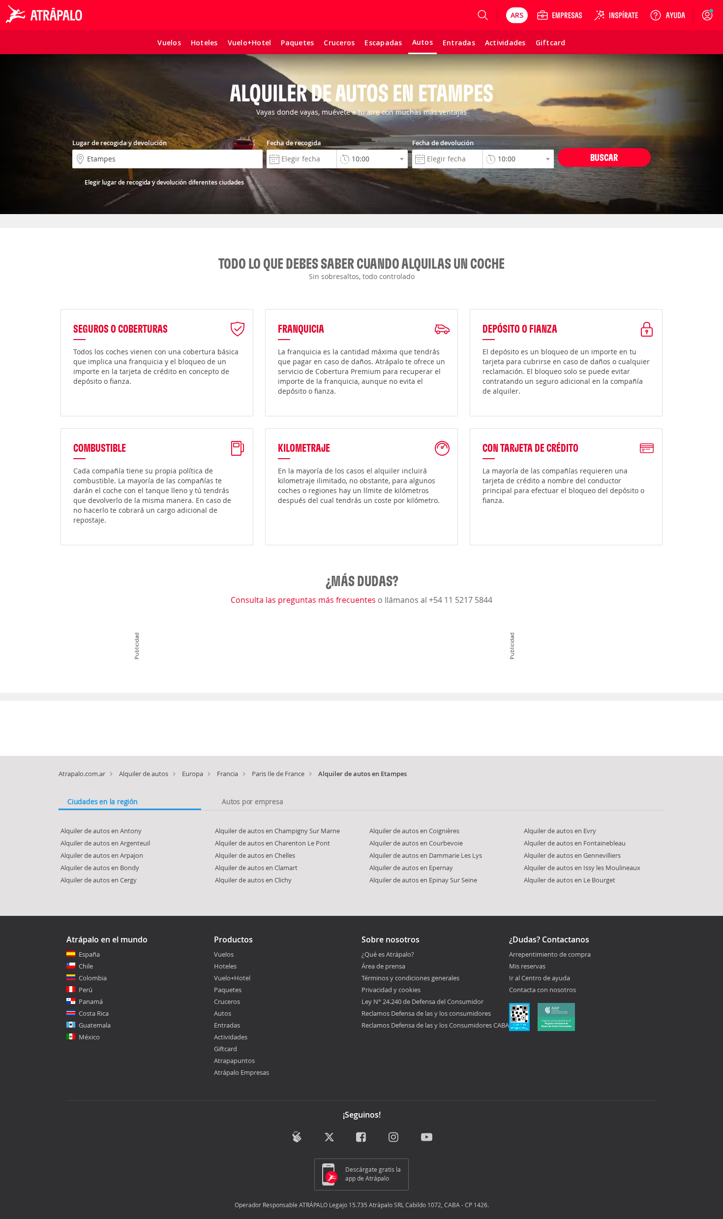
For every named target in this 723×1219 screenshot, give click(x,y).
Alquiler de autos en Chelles (255, 855)
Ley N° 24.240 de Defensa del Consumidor (422, 1001)
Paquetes (227, 989)
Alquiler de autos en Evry (560, 830)
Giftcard (225, 1048)
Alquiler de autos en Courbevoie (416, 843)
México (89, 1036)
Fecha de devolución (443, 142)
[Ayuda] (667, 15)
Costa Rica (94, 1013)
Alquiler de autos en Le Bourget (569, 879)
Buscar (604, 157)
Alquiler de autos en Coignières (414, 830)
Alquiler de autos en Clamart (256, 867)
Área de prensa (383, 966)
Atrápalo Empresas (241, 1072)
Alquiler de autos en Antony (101, 830)
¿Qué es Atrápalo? (388, 954)
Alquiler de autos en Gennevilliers (572, 855)
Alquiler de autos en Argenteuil (105, 843)
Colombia (93, 977)
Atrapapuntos (234, 1060)
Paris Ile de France (278, 773)
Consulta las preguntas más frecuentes (304, 599)
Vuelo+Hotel (232, 977)
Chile (86, 966)
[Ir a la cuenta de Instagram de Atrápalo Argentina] (394, 1138)
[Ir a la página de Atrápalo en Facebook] (361, 1138)
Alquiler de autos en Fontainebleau (575, 843)
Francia (227, 773)
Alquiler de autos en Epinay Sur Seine (423, 879)
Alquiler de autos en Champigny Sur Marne (277, 830)
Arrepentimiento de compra (550, 955)
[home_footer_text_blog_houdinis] (296, 1137)
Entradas (227, 1025)
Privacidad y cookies (391, 989)
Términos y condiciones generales (410, 977)
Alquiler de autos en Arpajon (101, 855)
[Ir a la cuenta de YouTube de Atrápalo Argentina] (426, 1138)
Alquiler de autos (143, 773)
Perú (85, 989)
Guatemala (95, 1025)
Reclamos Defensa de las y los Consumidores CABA (435, 1025)
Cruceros (227, 1001)
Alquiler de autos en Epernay (411, 867)
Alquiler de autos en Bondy (99, 867)
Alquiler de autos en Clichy (253, 879)
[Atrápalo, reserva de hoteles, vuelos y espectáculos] (45, 15)
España (89, 954)
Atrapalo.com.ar (82, 773)
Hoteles (225, 966)
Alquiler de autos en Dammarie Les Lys (425, 855)
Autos (222, 1013)
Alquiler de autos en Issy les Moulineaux (582, 867)
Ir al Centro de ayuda (539, 978)
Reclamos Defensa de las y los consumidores (426, 1013)
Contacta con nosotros (542, 990)
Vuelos (224, 954)
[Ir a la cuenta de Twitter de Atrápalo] (329, 1138)
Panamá (91, 1001)
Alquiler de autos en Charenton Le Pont (272, 843)
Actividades (230, 1036)
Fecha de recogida (294, 142)
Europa (192, 773)
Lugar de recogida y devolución (119, 142)
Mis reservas (527, 966)
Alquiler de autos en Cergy (98, 879)
